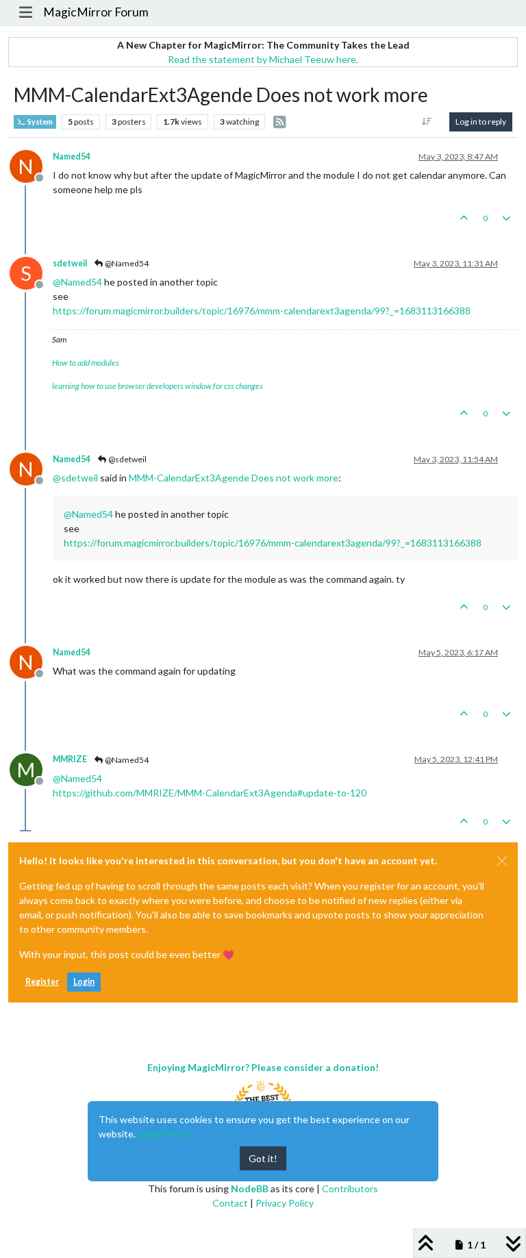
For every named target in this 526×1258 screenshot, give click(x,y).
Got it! (263, 1158)
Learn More (164, 1134)
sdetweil (70, 263)
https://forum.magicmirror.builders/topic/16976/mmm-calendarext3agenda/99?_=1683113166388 (262, 310)
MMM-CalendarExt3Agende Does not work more (233, 477)
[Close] (502, 860)
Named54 (71, 156)
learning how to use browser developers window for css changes (157, 386)
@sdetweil (127, 459)
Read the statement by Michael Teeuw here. (263, 59)
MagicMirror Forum (96, 12)
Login (84, 982)
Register (42, 982)
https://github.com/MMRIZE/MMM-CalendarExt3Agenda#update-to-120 (209, 792)
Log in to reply (480, 121)
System (39, 122)
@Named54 (126, 263)
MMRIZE (70, 759)
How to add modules (85, 362)
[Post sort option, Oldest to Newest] (427, 121)
